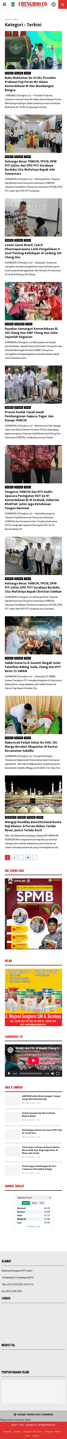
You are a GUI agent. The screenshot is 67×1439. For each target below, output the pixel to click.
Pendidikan (19, 324)
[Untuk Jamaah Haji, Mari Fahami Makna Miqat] (12, 1117)
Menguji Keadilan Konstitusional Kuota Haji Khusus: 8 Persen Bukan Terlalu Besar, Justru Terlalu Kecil (33, 826)
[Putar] (9, 1073)
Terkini (27, 73)
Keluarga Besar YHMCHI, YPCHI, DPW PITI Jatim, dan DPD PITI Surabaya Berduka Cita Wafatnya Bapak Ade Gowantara (31, 167)
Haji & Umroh (11, 817)
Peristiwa (18, 73)
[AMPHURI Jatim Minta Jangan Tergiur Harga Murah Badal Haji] (12, 1100)
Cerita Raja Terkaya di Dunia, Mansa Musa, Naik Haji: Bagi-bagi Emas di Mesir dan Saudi (41, 1150)
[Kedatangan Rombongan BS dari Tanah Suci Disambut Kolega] (12, 1170)
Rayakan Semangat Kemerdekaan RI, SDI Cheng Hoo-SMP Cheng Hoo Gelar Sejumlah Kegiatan (31, 333)
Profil (27, 1436)
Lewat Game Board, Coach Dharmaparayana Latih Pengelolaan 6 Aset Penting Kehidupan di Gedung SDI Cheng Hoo (33, 251)
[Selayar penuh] (58, 1073)
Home (8, 19)
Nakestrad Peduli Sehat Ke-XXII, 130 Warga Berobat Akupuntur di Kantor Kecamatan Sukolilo (31, 747)
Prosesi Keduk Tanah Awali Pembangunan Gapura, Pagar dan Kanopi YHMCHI (29, 416)
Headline (9, 73)
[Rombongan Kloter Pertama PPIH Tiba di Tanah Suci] (12, 1134)
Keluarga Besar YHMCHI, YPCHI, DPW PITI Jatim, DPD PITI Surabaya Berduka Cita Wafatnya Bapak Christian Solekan (33, 587)
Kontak (17, 1432)
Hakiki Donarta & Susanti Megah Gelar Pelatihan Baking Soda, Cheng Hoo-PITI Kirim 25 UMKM (33, 667)
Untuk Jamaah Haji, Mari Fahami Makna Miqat (38, 1114)
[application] (33, 1060)
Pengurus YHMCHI (53, 1432)
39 (28, 857)
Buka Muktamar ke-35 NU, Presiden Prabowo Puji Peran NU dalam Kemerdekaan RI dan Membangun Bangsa (30, 84)
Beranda (7, 1432)
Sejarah (36, 1436)
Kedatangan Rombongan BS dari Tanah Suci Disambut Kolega (39, 1167)
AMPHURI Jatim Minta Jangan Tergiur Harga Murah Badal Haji (41, 1097)
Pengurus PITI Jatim (33, 1432)
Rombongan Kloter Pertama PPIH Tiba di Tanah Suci (42, 1131)
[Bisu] (52, 1073)
